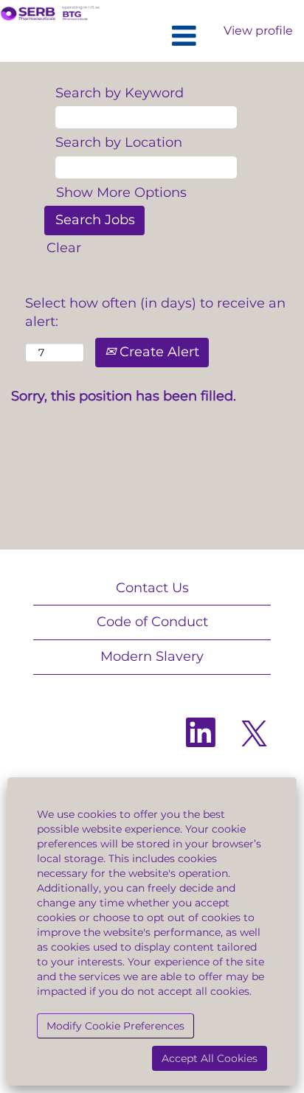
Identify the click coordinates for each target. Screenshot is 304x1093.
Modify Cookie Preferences (115, 1026)
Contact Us (152, 588)
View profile (258, 31)
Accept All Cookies (210, 1058)
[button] (151, 36)
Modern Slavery (152, 656)
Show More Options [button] (121, 192)
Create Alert (157, 352)
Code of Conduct (152, 622)
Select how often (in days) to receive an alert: (155, 312)
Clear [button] (63, 248)
